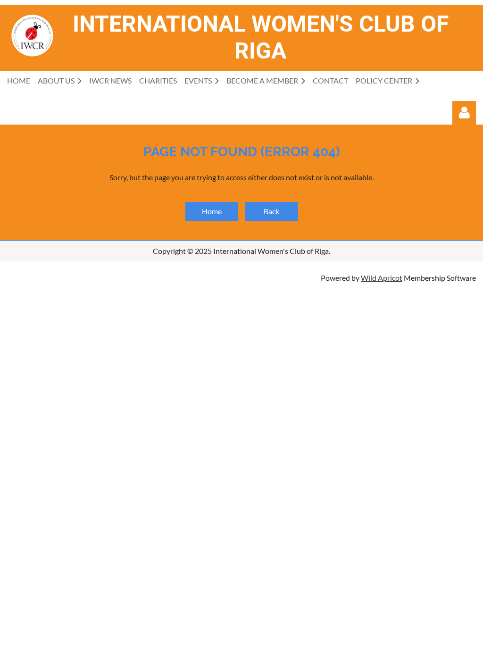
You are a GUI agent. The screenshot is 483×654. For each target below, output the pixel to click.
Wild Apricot (381, 277)
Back (271, 211)
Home (212, 211)
